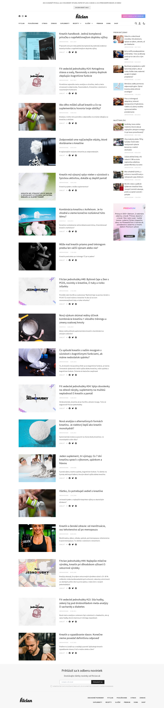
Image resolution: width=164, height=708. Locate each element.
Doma (108, 23)
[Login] (139, 23)
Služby (87, 23)
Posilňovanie (33, 23)
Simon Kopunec (64, 42)
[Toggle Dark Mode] (144, 23)
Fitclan (21, 23)
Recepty (76, 23)
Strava (44, 23)
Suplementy (64, 23)
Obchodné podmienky (96, 698)
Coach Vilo (62, 221)
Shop (116, 23)
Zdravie (54, 23)
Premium (100, 23)
